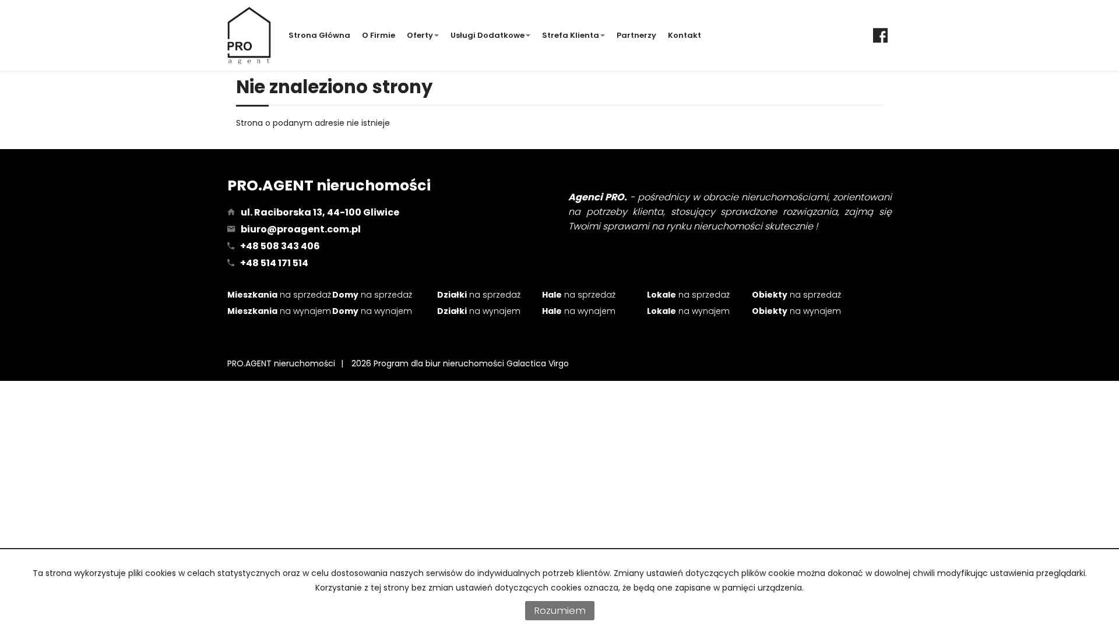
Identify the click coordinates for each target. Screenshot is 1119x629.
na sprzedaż (279, 295)
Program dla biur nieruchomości (440, 363)
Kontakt (684, 35)
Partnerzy (636, 35)
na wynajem (279, 311)
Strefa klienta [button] (570, 35)
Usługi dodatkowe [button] (488, 35)
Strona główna (319, 35)
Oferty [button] (420, 35)
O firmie (378, 35)
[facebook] (880, 35)
